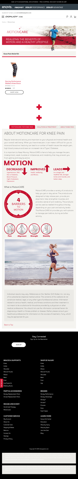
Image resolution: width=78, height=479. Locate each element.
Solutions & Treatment (46, 127)
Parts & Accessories (13, 391)
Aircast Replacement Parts (12, 397)
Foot (5, 380)
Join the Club (45, 430)
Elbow (6, 375)
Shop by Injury (45, 425)
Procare (43, 405)
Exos (42, 408)
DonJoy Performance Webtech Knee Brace (13, 82)
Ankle (5, 366)
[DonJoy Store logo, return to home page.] (14, 16)
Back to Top (8, 325)
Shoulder (6, 369)
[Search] (68, 17)
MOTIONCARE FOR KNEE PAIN (22, 127)
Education (44, 422)
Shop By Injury (47, 360)
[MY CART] (75, 17)
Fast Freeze (44, 411)
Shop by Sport (45, 427)
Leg (42, 383)
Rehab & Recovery (12, 404)
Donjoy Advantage (46, 397)
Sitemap (6, 436)
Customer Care (8, 425)
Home (4, 22)
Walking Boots (8, 386)
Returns (6, 430)
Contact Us (7, 433)
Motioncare (7, 410)
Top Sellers (1, 383)
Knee (5, 363)
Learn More (46, 416)
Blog (42, 433)
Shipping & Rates (9, 427)
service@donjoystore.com (23, 13)
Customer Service (12, 416)
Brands (44, 391)
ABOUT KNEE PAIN (67, 127)
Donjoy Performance (47, 394)
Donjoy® (43, 400)
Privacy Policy (8, 439)
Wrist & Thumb (8, 372)
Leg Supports (8, 383)
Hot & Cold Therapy (10, 407)
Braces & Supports (12, 360)
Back (5, 377)
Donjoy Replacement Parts (12, 394)
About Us (6, 422)
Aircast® (43, 402)
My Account (7, 419)
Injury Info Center (46, 419)
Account (71, 17)
